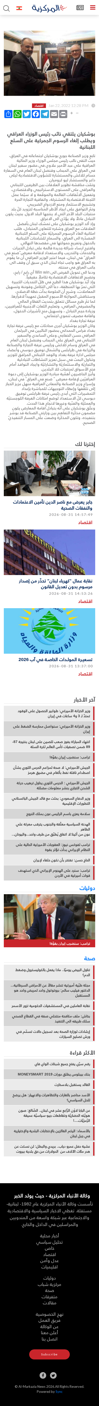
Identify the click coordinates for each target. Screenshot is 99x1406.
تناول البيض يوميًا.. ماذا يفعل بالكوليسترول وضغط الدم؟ (52, 972)
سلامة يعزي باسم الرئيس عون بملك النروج (58, 813)
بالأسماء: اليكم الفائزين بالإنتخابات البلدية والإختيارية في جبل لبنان (52, 1133)
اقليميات (49, 1266)
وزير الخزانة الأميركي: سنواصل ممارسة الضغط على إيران (51, 729)
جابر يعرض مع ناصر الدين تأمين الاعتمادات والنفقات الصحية (52, 504)
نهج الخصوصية (49, 1313)
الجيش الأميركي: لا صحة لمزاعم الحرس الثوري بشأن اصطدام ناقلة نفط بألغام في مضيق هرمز (51, 770)
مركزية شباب (49, 1284)
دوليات (87, 887)
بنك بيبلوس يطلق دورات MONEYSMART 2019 (54, 1074)
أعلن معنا (49, 1332)
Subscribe (49, 1354)
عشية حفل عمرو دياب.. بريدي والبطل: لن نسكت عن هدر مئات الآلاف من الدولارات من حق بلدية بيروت (52, 1149)
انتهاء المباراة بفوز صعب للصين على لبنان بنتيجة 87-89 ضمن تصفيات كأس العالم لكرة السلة (51, 744)
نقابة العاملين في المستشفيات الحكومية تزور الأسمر (51, 1005)
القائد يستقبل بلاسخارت (72, 1084)
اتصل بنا (50, 1338)
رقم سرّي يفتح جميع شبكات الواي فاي (62, 1063)
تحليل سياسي (49, 1241)
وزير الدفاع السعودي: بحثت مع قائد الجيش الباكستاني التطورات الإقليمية (51, 801)
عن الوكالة (49, 1326)
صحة (89, 958)
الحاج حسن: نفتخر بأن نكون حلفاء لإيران (62, 860)
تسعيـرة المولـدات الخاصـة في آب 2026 (55, 659)
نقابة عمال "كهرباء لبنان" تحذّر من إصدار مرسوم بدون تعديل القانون (55, 583)
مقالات (49, 1302)
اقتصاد (85, 522)
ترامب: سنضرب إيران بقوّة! (70, 757)
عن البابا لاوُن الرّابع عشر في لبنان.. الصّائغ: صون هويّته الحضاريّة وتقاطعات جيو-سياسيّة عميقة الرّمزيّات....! (54, 1115)
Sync (59, 1392)
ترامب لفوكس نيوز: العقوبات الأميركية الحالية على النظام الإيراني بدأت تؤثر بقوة (53, 847)
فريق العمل (49, 1319)
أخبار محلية (49, 1235)
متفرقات (49, 1296)
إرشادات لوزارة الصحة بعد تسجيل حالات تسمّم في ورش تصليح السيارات (53, 1034)
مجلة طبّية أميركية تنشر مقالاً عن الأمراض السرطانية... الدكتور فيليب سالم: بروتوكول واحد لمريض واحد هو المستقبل (50, 990)
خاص (49, 1247)
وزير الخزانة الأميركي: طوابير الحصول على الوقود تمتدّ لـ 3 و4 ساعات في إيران (54, 713)
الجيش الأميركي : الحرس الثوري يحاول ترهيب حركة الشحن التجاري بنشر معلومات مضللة (53, 785)
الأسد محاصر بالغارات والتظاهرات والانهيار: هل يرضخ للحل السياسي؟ (51, 1097)
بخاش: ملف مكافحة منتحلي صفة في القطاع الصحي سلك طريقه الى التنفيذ (51, 1019)
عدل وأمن (49, 1260)
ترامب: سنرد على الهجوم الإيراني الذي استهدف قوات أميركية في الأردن (54, 873)
